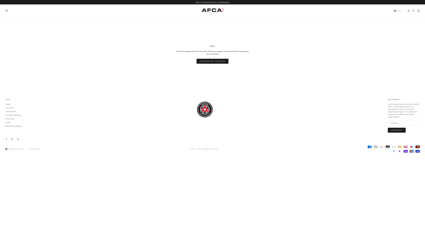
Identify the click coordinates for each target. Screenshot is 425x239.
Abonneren (396, 130)
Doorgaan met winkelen (212, 61)
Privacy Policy (10, 119)
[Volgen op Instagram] (12, 139)
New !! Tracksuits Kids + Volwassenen (212, 2)
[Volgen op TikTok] (18, 139)
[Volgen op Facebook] (6, 139)
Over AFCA (9, 108)
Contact (8, 122)
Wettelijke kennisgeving (13, 126)
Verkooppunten (10, 111)
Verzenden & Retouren (13, 115)
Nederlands (35, 149)
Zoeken (8, 104)
